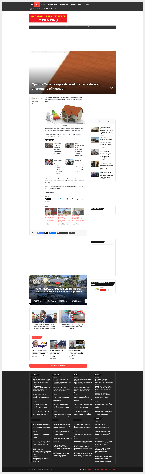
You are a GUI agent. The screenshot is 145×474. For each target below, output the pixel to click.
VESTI (36, 4)
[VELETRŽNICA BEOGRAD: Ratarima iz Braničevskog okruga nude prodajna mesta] (49, 145)
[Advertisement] (72, 39)
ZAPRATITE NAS (97, 242)
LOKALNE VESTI (52, 4)
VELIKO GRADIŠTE (63, 27)
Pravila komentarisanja (102, 469)
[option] (58, 290)
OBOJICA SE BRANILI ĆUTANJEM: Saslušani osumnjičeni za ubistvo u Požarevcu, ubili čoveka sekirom (106, 130)
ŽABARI (93, 27)
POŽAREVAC (54, 27)
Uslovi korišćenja (111, 469)
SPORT (79, 4)
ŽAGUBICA (104, 27)
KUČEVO (98, 27)
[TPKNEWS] (48, 18)
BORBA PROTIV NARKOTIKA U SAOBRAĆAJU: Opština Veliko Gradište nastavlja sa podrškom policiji (78, 218)
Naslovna (35, 51)
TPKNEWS (36, 98)
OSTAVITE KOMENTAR (58, 365)
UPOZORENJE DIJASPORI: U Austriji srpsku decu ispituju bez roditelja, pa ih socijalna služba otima (106, 165)
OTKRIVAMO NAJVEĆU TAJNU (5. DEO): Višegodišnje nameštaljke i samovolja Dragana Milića (79, 149)
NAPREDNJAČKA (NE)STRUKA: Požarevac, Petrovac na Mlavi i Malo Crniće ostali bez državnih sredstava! (64, 218)
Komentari (110, 121)
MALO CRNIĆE (86, 27)
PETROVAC (72, 27)
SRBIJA (43, 4)
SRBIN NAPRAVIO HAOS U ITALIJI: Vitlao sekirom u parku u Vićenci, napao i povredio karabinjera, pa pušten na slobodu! (76, 353)
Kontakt (89, 469)
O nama (94, 469)
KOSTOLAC (111, 27)
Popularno (101, 121)
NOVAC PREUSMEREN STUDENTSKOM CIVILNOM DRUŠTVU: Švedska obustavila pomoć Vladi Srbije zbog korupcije (58, 291)
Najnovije (92, 121)
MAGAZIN (86, 4)
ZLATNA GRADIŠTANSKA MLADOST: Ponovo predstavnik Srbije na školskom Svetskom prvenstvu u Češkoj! (58, 353)
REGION (73, 4)
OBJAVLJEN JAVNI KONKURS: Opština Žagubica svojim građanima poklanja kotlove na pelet (49, 218)
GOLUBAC (78, 27)
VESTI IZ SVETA (64, 4)
